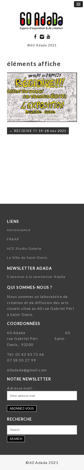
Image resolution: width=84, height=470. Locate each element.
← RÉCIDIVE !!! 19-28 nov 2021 (37, 131)
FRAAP (13, 239)
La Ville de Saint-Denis (27, 257)
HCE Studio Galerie (24, 248)
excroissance (18, 230)
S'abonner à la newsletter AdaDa (36, 277)
